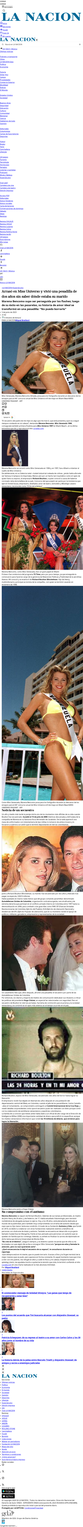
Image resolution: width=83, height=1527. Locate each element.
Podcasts (3, 172)
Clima (2, 59)
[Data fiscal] (3, 1523)
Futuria (3, 72)
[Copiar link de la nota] (3, 410)
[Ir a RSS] (3, 1485)
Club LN (6, 33)
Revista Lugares (6, 226)
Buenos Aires (5, 103)
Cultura (3, 111)
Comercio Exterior (7, 82)
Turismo (3, 159)
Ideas (2, 214)
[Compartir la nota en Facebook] (3, 413)
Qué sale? (4, 183)
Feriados (3, 167)
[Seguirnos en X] (3, 1472)
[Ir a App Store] (8, 1498)
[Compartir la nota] (3, 407)
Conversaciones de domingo (11, 208)
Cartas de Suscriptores (9, 134)
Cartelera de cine (7, 185)
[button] (41, 161)
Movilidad (4, 85)
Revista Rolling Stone (8, 232)
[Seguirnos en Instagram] (3, 1478)
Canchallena (5, 149)
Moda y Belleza (6, 175)
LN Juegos (4, 157)
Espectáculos (17, 288)
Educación (4, 108)
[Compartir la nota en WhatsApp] (5, 407)
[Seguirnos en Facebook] (3, 1465)
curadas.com (38, 428)
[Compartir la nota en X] (5, 413)
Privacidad (39, 1508)
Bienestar (4, 116)
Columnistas (5, 131)
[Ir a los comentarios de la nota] (5, 403)
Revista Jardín (5, 234)
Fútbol (2, 141)
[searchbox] (40, 44)
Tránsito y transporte (8, 56)
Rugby (2, 144)
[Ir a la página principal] (41, 20)
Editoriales (4, 129)
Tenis (2, 147)
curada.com (6, 1265)
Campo (3, 77)
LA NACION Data (6, 62)
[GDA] (8, 1516)
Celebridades (7, 1270)
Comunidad (5, 113)
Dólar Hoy (4, 74)
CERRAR (3, 1)
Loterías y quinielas (8, 170)
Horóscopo (4, 165)
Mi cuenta (7, 36)
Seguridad (4, 105)
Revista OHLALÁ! (6, 221)
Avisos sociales (6, 203)
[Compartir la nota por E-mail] (8, 413)
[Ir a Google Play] (8, 1493)
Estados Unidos (6, 95)
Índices (3, 87)
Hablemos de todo (7, 121)
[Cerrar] (36, 40)
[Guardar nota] (3, 403)
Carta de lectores (7, 206)
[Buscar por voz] (80, 44)
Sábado (3, 211)
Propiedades (5, 80)
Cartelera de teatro (8, 188)
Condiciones (30, 1508)
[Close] (3, 1366)
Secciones (7, 27)
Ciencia (3, 118)
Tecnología (4, 162)
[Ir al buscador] (4, 10)
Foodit (5, 30)
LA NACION (7, 288)
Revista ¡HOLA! (6, 224)
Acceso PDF (4, 196)
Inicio (5, 23)
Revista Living (5, 229)
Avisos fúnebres (6, 201)
